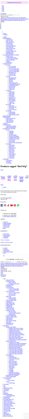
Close (5, 194)
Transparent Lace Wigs (14, 283)
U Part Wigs (9, 286)
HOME (5, 37)
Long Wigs (11, 108)
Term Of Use (6, 227)
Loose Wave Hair (13, 365)
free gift (5, 412)
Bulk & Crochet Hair (11, 127)
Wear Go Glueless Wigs (11, 316)
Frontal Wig (16, 20)
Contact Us (5, 249)
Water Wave (11, 94)
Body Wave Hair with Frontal (15, 346)
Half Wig (22, 18)
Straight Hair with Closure (15, 332)
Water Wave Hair (13, 357)
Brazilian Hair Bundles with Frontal (17, 344)
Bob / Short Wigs (10, 42)
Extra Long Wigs (13, 109)
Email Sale (5, 393)
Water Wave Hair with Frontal (15, 353)
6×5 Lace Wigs (12, 66)
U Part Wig (10, 18)
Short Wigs (11, 105)
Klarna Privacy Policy (8, 251)
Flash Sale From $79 (10, 118)
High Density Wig (10, 302)
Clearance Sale (9, 122)
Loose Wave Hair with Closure (16, 333)
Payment (5, 248)
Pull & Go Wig (9, 56)
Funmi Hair (11, 157)
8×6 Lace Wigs (12, 67)
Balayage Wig (12, 86)
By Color (8, 76)
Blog (4, 228)
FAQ (4, 253)
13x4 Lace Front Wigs (14, 288)
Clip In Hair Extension (11, 126)
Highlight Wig (10, 20)
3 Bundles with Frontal (14, 138)
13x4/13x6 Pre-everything (9, 408)
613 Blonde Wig (12, 77)
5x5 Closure (11, 380)
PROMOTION (6, 117)
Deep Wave (11, 95)
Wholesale (8, 161)
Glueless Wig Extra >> (14, 2)
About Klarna (6, 250)
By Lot (7, 129)
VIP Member (6, 236)
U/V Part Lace (12, 74)
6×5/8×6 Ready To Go (11, 57)
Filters (2, 184)
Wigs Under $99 (10, 121)
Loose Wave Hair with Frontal (16, 351)
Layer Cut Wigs (9, 44)
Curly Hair (11, 101)
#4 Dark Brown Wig (13, 85)
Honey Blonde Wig (13, 82)
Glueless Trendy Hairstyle (15, 313)
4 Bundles (11, 132)
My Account (6, 233)
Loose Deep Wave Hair (14, 358)
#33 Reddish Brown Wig (14, 84)
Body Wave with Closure (14, 335)
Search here (3, 14)
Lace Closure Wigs (10, 291)
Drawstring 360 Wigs (11, 46)
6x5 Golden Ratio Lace (8, 399)
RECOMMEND (7, 38)
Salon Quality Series (10, 48)
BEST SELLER (7, 115)
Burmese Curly (12, 98)
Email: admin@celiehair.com (9, 216)
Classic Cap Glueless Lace (9, 403)
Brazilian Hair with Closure (15, 338)
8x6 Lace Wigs (12, 293)
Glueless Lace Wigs (10, 310)
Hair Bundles (9, 355)
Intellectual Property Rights (7, 242)
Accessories (8, 162)
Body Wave (11, 91)
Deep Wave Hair (12, 362)
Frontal (7, 381)
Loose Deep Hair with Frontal (15, 352)
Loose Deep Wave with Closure (16, 337)
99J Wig (11, 80)
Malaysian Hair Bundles (14, 374)
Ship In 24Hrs (9, 119)
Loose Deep (11, 96)
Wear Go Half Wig (10, 60)
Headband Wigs (9, 52)
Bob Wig (5, 20)
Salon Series (6, 413)
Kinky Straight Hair (13, 363)
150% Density (12, 112)
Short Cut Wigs (12, 297)
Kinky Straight (12, 100)
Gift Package (6, 389)
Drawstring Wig (16, 18)
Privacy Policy (6, 225)
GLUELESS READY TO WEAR (11, 54)
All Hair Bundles (13, 135)
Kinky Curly (12, 103)
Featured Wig (9, 306)
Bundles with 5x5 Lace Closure (16, 328)
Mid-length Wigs (12, 107)
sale (4, 385)
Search (2, 21)
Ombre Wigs (12, 87)
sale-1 (4, 391)
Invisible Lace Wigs (10, 281)
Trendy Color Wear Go (8, 402)
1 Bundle (11, 133)
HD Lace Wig (15, 17)
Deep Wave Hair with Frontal (15, 348)
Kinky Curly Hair (13, 361)
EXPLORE (6, 159)
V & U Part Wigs (10, 309)
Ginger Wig (11, 89)
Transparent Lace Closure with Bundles (18, 339)
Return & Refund (7, 223)
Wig (4, 278)
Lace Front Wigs (10, 287)
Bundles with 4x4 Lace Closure (16, 329)
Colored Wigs (9, 43)
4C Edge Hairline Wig (11, 51)
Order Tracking (6, 235)
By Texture (8, 90)
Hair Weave (6, 325)
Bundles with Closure (11, 327)
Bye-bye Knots (12, 311)
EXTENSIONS (6, 124)
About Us (5, 222)
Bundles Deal (22, 20)
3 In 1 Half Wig (9, 47)
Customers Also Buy (8, 388)
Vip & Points (9, 160)
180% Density (12, 113)
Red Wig (11, 81)
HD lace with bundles (14, 136)
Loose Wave (12, 156)
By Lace (8, 65)
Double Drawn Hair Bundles (15, 142)
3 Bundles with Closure (14, 137)
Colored (8, 61)
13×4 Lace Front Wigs (14, 68)
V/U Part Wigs (9, 49)
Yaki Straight (12, 99)
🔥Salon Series (22, 17)
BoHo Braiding (4, 18)
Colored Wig (24, 264)
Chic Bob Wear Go (7, 400)
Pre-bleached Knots (7, 394)
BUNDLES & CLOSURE (9, 128)
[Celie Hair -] (3, 13)
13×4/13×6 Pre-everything (12, 58)
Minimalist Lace (12, 72)
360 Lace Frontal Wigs (14, 71)
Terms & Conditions (5, 240)
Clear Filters (8, 198)
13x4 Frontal (12, 382)
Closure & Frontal (7, 377)
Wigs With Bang (10, 53)
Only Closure (12, 140)
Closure (8, 379)
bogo (4, 386)
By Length (8, 104)
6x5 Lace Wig (12, 295)
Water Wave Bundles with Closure (16, 334)
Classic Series (12, 314)
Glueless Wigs (9, 39)
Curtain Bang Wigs (7, 404)
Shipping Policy (6, 224)
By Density (8, 110)
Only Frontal (12, 141)
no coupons (6, 390)
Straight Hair (12, 93)
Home (2, 169)
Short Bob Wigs (12, 299)
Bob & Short (9, 62)
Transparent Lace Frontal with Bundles (17, 343)
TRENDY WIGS (10, 307)
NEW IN (5, 123)
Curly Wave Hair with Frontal (15, 349)
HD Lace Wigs (9, 40)
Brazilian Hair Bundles (14, 372)
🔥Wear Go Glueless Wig (6, 17)
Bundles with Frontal (11, 341)
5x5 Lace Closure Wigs (14, 292)
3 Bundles (11, 131)
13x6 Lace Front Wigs (14, 290)
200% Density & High (14, 114)
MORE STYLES (7, 63)
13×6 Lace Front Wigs (14, 70)
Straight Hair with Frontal (14, 347)
